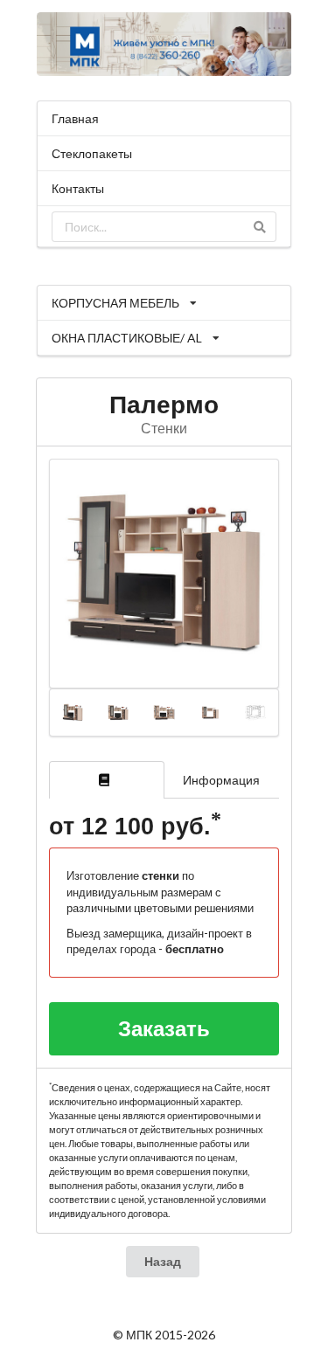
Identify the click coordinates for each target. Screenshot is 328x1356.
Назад (162, 1261)
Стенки (164, 427)
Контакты (78, 188)
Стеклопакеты (92, 153)
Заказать (164, 1028)
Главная (75, 118)
